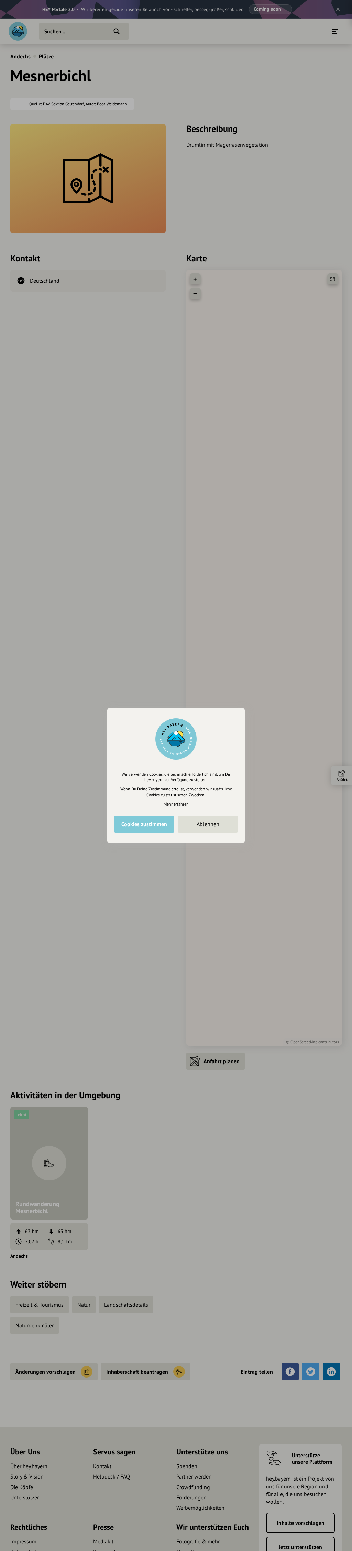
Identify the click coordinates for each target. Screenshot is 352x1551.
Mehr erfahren (176, 804)
